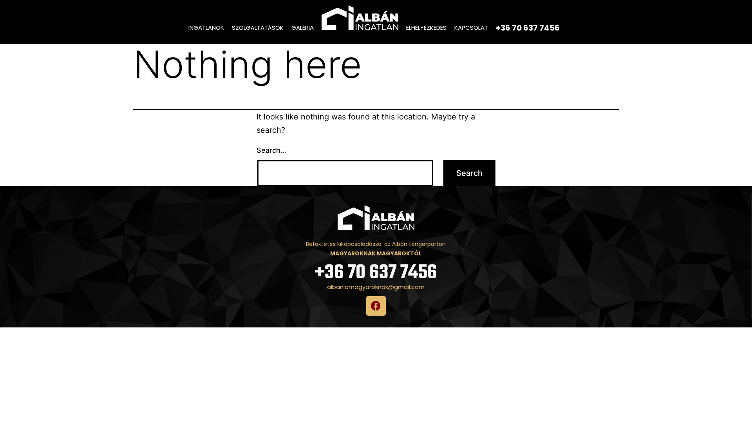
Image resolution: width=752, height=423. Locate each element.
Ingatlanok (206, 28)
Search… (271, 150)
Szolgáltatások (258, 28)
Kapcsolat (471, 28)
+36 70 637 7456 (376, 272)
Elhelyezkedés (426, 28)
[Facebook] (376, 306)
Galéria (302, 28)
